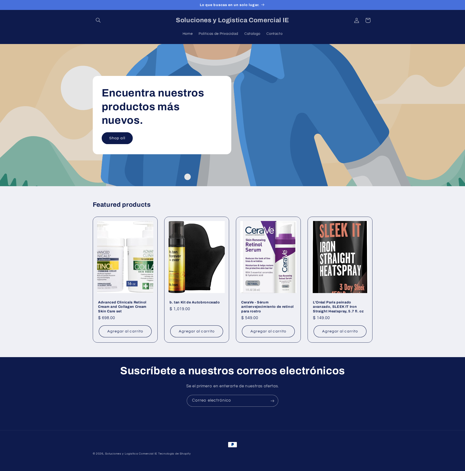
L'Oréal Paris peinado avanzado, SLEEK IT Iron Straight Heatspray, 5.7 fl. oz (338, 306)
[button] (98, 20)
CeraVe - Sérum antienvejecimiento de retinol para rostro (267, 306)
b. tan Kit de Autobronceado (195, 302)
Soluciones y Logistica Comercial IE (131, 453)
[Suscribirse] (272, 401)
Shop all (117, 138)
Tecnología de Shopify (174, 453)
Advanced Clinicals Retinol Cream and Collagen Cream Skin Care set (122, 306)
